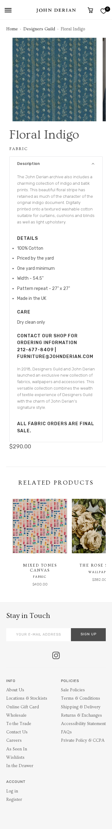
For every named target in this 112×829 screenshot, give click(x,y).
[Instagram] (56, 656)
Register (14, 799)
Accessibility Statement (83, 723)
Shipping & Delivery (80, 707)
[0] (103, 11)
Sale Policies (73, 690)
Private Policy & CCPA (83, 740)
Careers (14, 740)
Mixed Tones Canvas (40, 567)
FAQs (66, 732)
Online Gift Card (22, 707)
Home (12, 29)
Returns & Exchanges (81, 715)
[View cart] (90, 10)
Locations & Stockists (26, 698)
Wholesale (16, 715)
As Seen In (16, 749)
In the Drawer (19, 765)
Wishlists (15, 757)
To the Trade (18, 723)
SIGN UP (88, 634)
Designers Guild (39, 29)
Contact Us (17, 732)
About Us (15, 690)
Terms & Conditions (80, 698)
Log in (12, 791)
